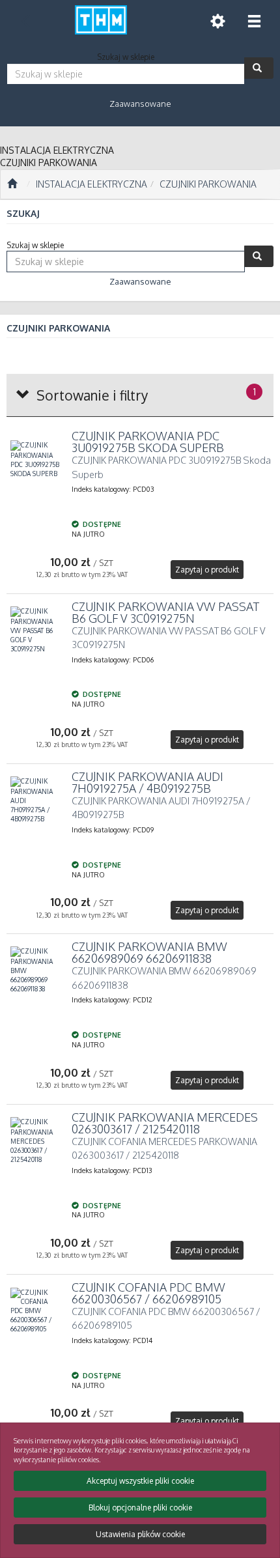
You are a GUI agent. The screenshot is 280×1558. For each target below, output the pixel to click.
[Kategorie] (254, 21)
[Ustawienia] (217, 21)
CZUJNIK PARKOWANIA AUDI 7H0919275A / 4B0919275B (147, 782)
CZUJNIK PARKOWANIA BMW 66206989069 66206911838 (149, 952)
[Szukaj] (258, 68)
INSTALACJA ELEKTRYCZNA (91, 184)
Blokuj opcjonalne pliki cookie (140, 1507)
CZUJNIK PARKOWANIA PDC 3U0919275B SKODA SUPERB (148, 442)
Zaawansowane (140, 103)
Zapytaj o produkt (207, 569)
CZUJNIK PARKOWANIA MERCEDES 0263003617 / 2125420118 (165, 1123)
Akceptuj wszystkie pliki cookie (140, 1481)
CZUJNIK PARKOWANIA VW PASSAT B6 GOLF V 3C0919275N (165, 612)
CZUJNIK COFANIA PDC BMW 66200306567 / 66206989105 (148, 1293)
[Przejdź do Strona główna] (12, 184)
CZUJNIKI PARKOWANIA (208, 184)
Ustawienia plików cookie (140, 1534)
